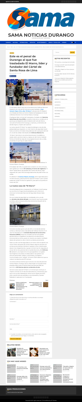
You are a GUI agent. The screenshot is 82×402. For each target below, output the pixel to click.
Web (11, 329)
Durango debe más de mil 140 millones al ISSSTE (22, 378)
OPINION (64, 42)
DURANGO (8, 42)
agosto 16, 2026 (43, 382)
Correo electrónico (15, 324)
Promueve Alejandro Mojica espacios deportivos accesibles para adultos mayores (64, 80)
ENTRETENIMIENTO (42, 42)
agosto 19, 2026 (43, 370)
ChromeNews (45, 400)
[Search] (75, 42)
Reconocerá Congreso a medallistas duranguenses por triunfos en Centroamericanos (68, 378)
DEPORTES (32, 42)
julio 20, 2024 (18, 73)
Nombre (12, 319)
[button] (41, 18)
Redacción (12, 73)
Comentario (13, 301)
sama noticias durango (41, 35)
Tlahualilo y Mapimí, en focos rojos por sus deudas (68, 368)
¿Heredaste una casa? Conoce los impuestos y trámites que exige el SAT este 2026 (44, 351)
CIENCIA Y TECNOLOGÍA (54, 42)
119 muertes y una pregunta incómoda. (65, 62)
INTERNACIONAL (24, 42)
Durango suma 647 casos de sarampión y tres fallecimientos (46, 368)
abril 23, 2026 (42, 355)
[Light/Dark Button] (72, 42)
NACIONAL (15, 42)
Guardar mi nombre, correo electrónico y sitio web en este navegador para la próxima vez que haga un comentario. (29, 335)
